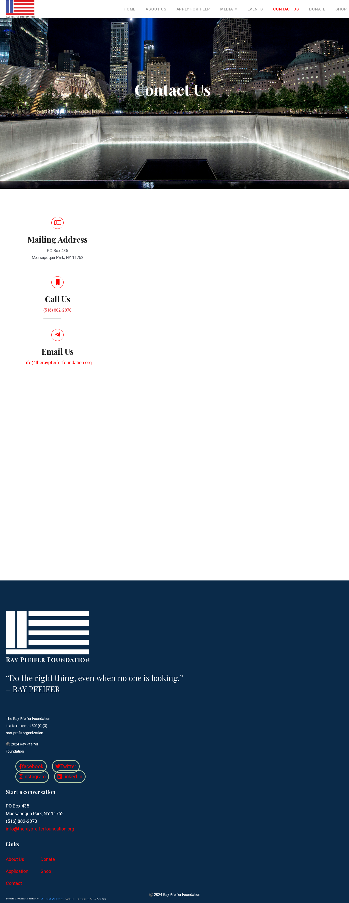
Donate (317, 9)
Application (17, 871)
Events (255, 9)
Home (130, 9)
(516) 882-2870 (57, 310)
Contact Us (286, 9)
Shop (341, 9)
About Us (156, 9)
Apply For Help (193, 9)
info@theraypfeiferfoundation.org (58, 362)
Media (226, 9)
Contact (14, 883)
